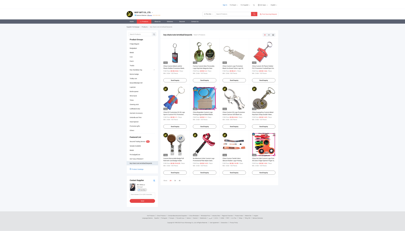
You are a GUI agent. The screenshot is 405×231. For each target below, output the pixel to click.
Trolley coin (133, 78)
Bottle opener (134, 91)
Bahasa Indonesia (258, 218)
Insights (256, 215)
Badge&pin (133, 48)
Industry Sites (216, 215)
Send (142, 201)
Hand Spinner (134, 122)
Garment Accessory (136, 113)
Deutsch (195, 218)
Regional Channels (227, 215)
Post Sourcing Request (269, 14)
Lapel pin (133, 87)
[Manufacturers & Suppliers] (140, 4)
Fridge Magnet (134, 44)
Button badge (134, 74)
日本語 (222, 218)
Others (132, 130)
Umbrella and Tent (136, 117)
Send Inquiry (175, 80)
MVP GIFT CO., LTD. (142, 12)
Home (132, 21)
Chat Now (143, 190)
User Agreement (214, 222)
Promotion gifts (135, 126)
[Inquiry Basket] (254, 5)
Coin (131, 57)
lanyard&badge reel (136, 83)
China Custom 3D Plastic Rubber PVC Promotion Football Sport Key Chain (263, 68)
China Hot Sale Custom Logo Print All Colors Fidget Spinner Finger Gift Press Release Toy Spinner (263, 160)
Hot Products (151, 215)
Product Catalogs (137, 169)
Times (132, 100)
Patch (132, 61)
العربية (210, 218)
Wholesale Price (205, 215)
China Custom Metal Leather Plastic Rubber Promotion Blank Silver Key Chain (173, 68)
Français (171, 218)
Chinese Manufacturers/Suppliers (177, 215)
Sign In (225, 5)
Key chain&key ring (136, 70)
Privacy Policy (234, 222)
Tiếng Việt (247, 218)
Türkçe (240, 218)
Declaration (224, 222)
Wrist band (133, 96)
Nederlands (203, 218)
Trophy (132, 65)
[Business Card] (154, 180)
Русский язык (180, 218)
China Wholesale (194, 215)
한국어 (216, 218)
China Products (161, 215)
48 (179, 181)
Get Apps (263, 5)
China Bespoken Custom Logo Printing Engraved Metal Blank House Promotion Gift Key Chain (203, 114)
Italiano (189, 218)
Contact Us (194, 21)
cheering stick (134, 104)
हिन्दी (227, 218)
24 (170, 180)
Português (164, 218)
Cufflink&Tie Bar (135, 109)
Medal (132, 52)
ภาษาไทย (233, 218)
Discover (182, 21)
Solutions (170, 21)
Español (156, 218)
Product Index (239, 215)
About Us (158, 21)
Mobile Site (248, 215)
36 (175, 181)
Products (145, 21)
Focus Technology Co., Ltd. (188, 222)
